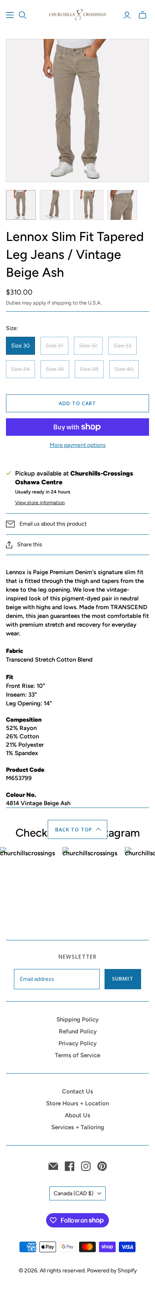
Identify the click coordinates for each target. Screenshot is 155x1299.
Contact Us (77, 1091)
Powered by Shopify (112, 1270)
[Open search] (23, 15)
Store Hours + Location (77, 1103)
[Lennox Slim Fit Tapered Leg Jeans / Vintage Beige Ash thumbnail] (21, 205)
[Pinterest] (102, 1166)
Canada (73, 1193)
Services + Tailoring (77, 1127)
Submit (123, 978)
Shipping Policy (77, 1019)
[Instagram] (86, 1166)
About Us (77, 1115)
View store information (40, 502)
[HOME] (10, 15)
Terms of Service (77, 1055)
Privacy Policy (77, 1043)
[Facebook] (69, 1166)
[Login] (127, 15)
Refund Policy (78, 1031)
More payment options (78, 445)
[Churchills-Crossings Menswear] (77, 13)
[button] (78, 829)
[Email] (53, 1166)
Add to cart (77, 403)
